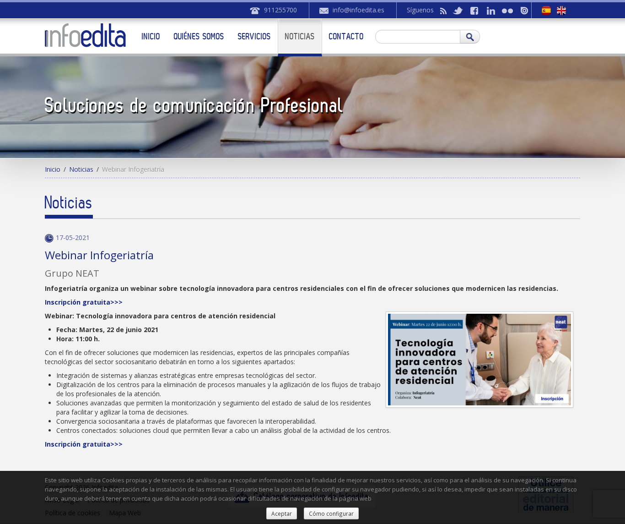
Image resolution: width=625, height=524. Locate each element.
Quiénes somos (199, 36)
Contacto (346, 36)
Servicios (254, 36)
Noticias (300, 36)
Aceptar (281, 513)
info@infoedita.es (358, 9)
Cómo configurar (331, 513)
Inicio (151, 36)
